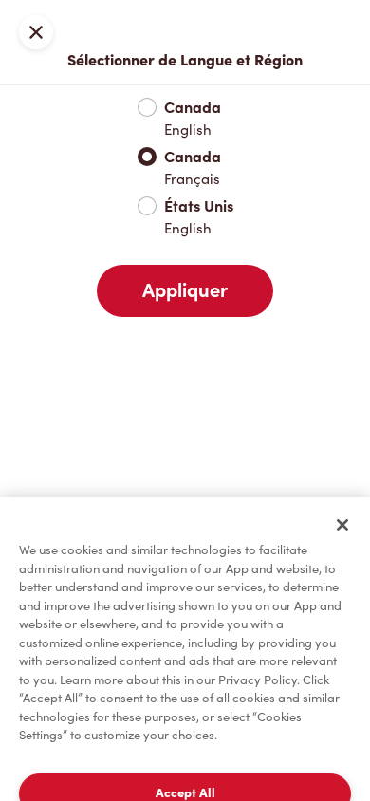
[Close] (342, 525)
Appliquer (185, 290)
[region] (185, 649)
